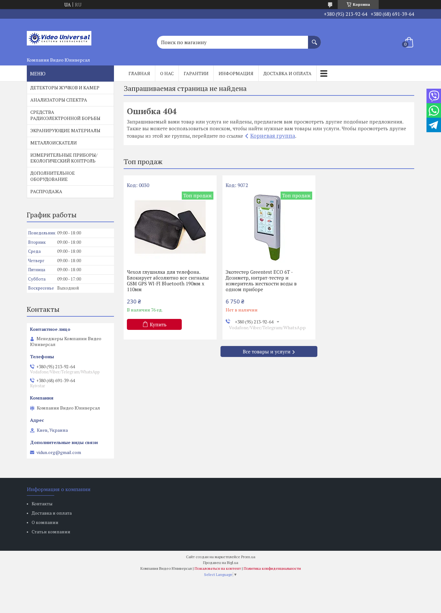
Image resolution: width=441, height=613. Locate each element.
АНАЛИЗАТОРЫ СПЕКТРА (58, 100)
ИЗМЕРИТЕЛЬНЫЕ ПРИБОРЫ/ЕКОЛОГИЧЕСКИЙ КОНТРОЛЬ (63, 158)
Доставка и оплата (287, 73)
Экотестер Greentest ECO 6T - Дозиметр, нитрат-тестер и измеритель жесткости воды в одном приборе (261, 280)
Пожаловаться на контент (218, 568)
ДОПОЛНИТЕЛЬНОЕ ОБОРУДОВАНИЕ (52, 176)
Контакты (42, 503)
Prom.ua (248, 556)
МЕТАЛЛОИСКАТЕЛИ (53, 143)
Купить (158, 324)
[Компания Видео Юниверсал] (59, 36)
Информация (236, 73)
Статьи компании (51, 532)
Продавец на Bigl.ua (220, 562)
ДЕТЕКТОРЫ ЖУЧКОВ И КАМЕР (64, 87)
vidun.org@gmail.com (58, 452)
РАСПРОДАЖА (46, 191)
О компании (45, 522)
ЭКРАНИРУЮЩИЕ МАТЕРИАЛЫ (65, 130)
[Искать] (314, 39)
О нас (167, 73)
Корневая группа (272, 135)
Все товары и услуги (267, 351)
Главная (139, 73)
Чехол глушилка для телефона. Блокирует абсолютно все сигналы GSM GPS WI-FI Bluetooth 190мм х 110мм (168, 280)
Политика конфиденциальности (272, 568)
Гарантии (196, 73)
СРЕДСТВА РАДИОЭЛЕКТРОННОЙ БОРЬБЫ (65, 115)
